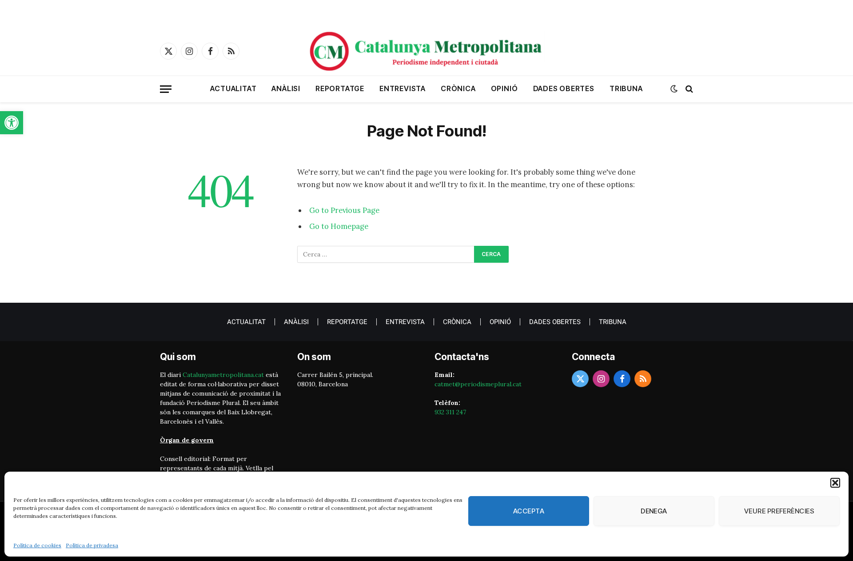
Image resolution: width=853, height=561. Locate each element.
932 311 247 (450, 412)
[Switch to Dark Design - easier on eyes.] (674, 89)
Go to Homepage (338, 226)
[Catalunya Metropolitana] (426, 51)
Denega (654, 511)
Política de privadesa (92, 545)
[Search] (688, 89)
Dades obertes (563, 88)
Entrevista (402, 88)
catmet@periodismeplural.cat (478, 384)
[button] (11, 122)
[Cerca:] (386, 254)
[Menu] (165, 89)
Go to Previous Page (344, 210)
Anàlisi (285, 88)
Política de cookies (37, 545)
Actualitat (233, 88)
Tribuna (626, 88)
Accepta (528, 511)
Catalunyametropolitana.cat (223, 375)
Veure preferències (779, 511)
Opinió (504, 88)
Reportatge (339, 88)
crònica (458, 88)
